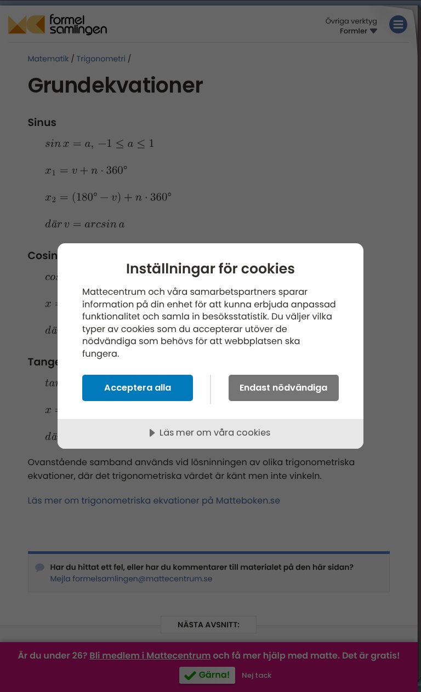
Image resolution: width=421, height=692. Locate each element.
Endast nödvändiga (283, 387)
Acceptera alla (137, 387)
